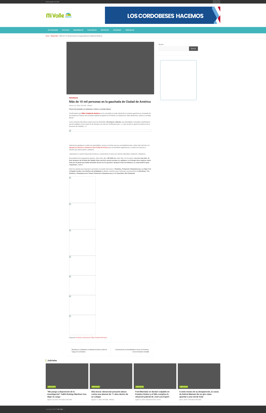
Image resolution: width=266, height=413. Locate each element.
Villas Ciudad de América (90, 113)
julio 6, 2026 (183, 399)
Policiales (92, 30)
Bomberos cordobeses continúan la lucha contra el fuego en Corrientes (89, 351)
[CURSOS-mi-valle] (110, 131)
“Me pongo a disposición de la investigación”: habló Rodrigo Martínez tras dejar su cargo (66, 394)
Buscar (161, 44)
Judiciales (129, 30)
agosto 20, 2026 (52, 399)
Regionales (78, 30)
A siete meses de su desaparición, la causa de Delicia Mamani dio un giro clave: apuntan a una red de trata (199, 394)
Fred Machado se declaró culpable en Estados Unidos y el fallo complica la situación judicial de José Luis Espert (152, 394)
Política (65, 30)
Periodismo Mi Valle (65, 399)
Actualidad (53, 30)
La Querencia (86, 337)
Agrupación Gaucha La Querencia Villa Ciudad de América (89, 147)
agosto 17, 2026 (96, 399)
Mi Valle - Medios (86, 105)
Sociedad (117, 30)
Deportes (105, 30)
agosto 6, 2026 (140, 399)
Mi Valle (60, 409)
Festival (78, 337)
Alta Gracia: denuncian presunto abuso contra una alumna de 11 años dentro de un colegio (109, 394)
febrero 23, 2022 (74, 105)
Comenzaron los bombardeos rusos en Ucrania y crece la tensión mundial (132, 351)
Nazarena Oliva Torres (153, 399)
